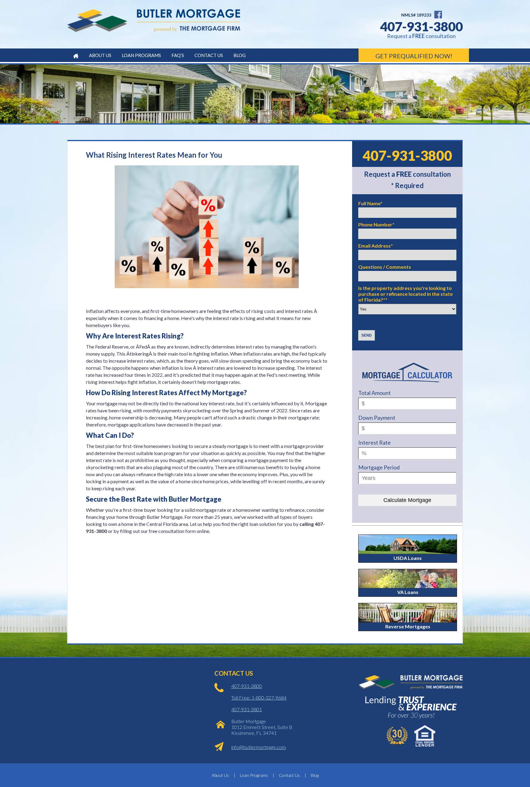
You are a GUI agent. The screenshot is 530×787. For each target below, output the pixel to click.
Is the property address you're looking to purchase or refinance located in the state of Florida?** (405, 294)
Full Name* (370, 203)
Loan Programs (254, 775)
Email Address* (375, 246)
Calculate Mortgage (407, 500)
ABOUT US (100, 55)
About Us (220, 775)
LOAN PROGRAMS (141, 55)
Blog (239, 55)
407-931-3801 (246, 709)
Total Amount (374, 392)
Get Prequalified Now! (413, 56)
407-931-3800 (421, 26)
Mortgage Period (379, 467)
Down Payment (376, 417)
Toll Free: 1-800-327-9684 (258, 697)
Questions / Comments (384, 267)
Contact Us (208, 55)
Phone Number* (376, 224)
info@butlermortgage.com (258, 747)
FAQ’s (177, 55)
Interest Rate (374, 442)
